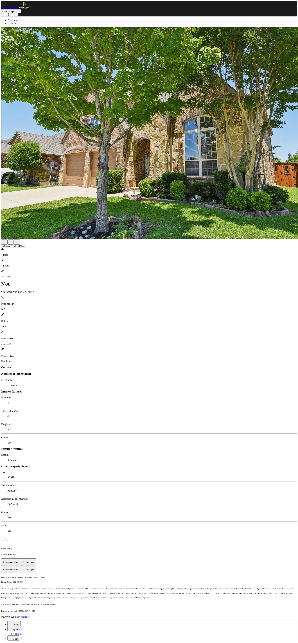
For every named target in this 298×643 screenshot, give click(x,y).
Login (4, 15)
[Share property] (17, 242)
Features (11, 23)
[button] (149, 133)
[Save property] (10, 242)
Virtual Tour (19, 246)
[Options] (4, 242)
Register (13, 15)
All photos (6, 246)
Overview (12, 20)
